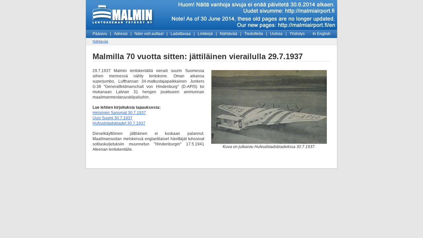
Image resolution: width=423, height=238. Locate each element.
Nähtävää (228, 33)
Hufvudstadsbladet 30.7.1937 (119, 123)
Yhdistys (297, 33)
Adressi (121, 33)
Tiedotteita (253, 33)
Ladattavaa (181, 33)
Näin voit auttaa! (149, 33)
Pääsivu (100, 33)
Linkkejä (205, 33)
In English (321, 33)
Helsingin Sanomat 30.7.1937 (119, 112)
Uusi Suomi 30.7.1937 (113, 118)
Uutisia (276, 33)
